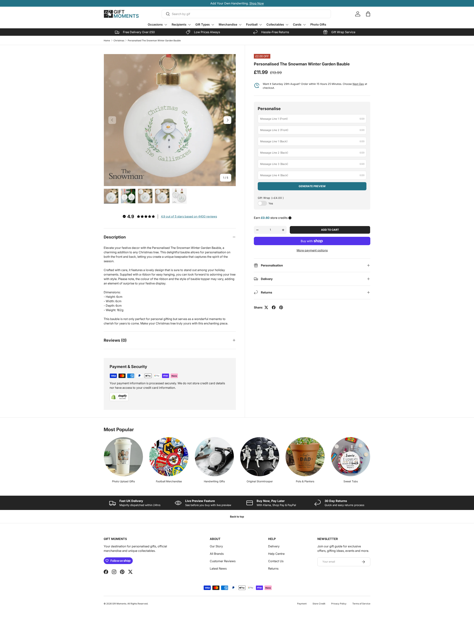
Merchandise (228, 24)
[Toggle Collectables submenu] (287, 24)
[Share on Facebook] (273, 307)
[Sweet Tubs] (350, 456)
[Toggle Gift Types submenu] (213, 24)
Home (107, 40)
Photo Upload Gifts (123, 481)
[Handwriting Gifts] (214, 456)
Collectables (275, 24)
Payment (302, 603)
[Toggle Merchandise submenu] (240, 24)
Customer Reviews (223, 561)
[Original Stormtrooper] (259, 456)
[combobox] (246, 14)
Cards (297, 24)
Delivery (274, 546)
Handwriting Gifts (214, 481)
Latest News (218, 568)
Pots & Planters (305, 481)
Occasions (155, 24)
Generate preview (312, 186)
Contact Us (275, 561)
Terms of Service (361, 603)
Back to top (237, 516)
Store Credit (319, 603)
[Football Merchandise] (168, 456)
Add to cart (330, 229)
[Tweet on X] (266, 307)
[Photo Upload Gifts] (123, 456)
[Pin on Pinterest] (281, 307)
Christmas (119, 40)
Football (252, 24)
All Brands (217, 554)
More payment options (312, 250)
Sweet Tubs (350, 481)
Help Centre (276, 554)
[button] (368, 14)
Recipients (179, 24)
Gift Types (202, 24)
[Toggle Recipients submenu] (189, 24)
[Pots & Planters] (305, 456)
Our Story (216, 546)
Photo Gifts (318, 24)
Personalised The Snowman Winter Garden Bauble (154, 40)
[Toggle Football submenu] (260, 24)
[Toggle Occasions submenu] (165, 24)
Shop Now (256, 3)
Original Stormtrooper (260, 481)
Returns (273, 568)
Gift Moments (119, 603)
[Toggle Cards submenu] (304, 24)
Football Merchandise (169, 481)
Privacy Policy (338, 603)
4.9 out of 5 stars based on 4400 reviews (189, 216)
